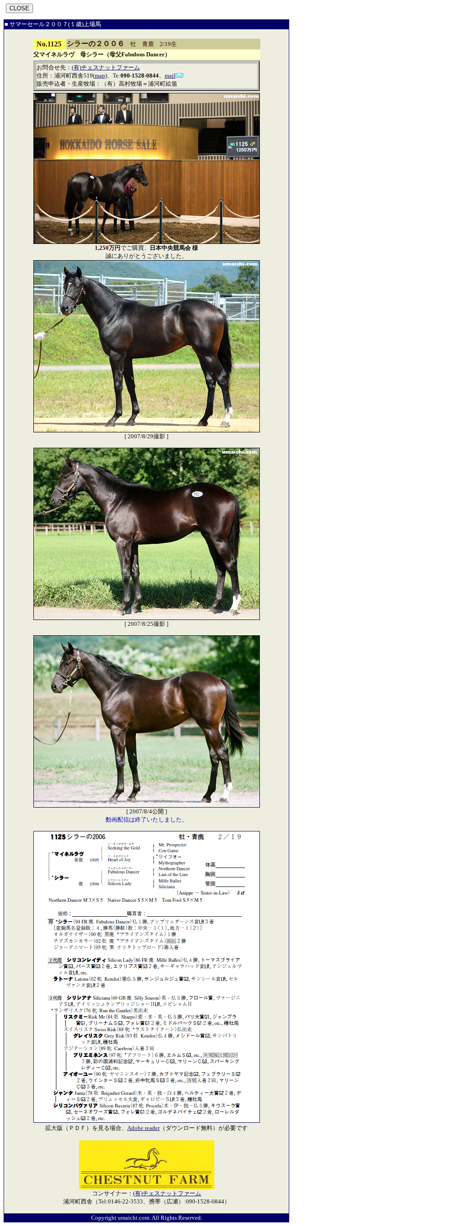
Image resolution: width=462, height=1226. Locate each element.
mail (170, 75)
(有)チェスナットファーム (106, 67)
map (100, 75)
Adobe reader (143, 1128)
